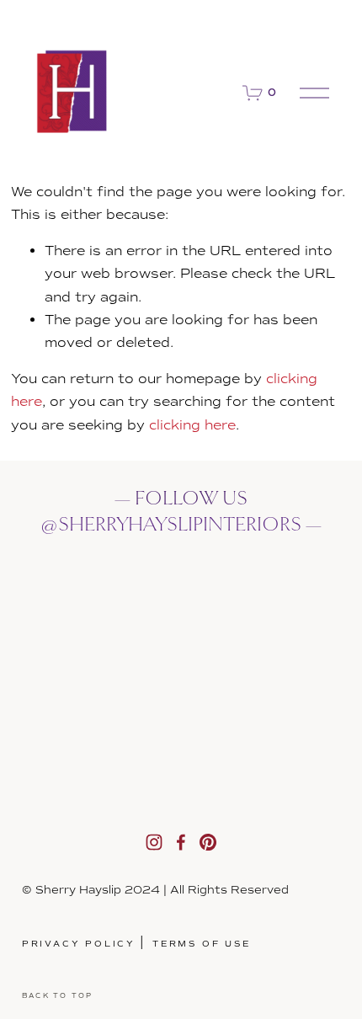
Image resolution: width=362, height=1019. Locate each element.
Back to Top (57, 995)
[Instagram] (154, 842)
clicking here (192, 425)
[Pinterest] (208, 842)
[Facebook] (181, 842)
